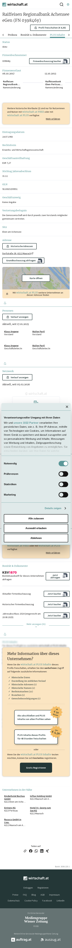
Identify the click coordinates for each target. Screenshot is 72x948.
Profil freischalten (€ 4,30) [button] (52, 27)
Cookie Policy (31, 900)
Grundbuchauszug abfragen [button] (21, 260)
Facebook (47, 900)
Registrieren (43, 887)
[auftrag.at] (21, 941)
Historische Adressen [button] (22, 246)
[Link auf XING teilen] (47, 851)
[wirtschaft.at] (14, 4)
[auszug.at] (51, 941)
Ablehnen (36, 538)
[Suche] (61, 4)
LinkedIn (60, 900)
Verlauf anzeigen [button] (19, 316)
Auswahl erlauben (36, 528)
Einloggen (28, 887)
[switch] (63, 474)
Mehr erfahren (53, 118)
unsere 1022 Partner (26, 422)
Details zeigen (53, 508)
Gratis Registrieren (36, 767)
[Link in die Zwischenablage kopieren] (25, 851)
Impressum (54, 894)
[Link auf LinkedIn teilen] (42, 851)
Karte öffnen (36, 278)
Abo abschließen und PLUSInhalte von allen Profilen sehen (37, 715)
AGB (43, 894)
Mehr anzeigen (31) (36, 624)
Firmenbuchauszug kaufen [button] (47, 61)
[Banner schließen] (67, 407)
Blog (33, 894)
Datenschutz (14, 900)
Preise (15, 894)
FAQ (25, 894)
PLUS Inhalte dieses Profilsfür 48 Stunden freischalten (37, 734)
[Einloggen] (68, 4)
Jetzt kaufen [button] (54, 593)
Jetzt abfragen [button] (55, 576)
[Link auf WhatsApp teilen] (36, 851)
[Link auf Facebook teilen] (30, 851)
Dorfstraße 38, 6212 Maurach (16, 253)
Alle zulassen (36, 518)
